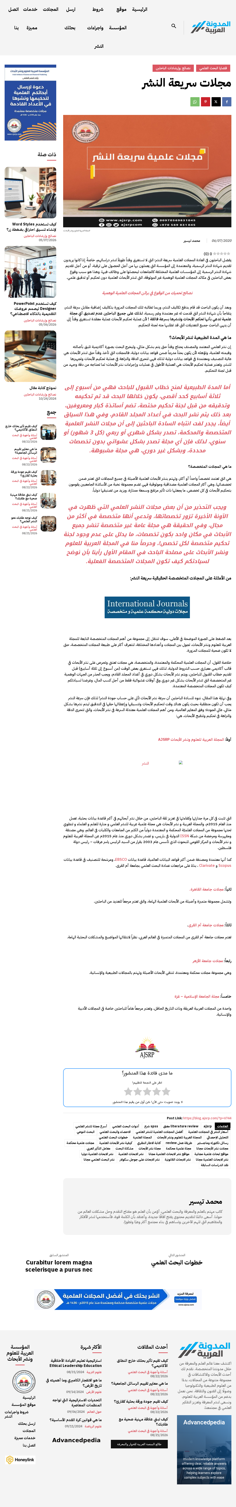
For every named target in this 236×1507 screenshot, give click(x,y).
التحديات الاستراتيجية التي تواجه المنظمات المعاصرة (77, 1402)
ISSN (184, 836)
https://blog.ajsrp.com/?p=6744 (207, 1118)
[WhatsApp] (195, 101)
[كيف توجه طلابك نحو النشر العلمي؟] (48, 523)
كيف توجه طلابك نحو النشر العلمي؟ (24, 520)
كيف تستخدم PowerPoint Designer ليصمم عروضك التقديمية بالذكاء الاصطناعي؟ (33, 309)
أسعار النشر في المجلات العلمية (208, 1131)
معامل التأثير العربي (98, 1148)
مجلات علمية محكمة (80, 1143)
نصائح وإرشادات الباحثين (40, 236)
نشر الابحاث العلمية (131, 1154)
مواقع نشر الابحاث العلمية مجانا (169, 1154)
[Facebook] (226, 101)
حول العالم (94, 1412)
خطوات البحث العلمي (113, 1137)
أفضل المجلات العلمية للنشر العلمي (159, 1131)
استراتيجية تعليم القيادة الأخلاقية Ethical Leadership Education (76, 1363)
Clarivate (207, 865)
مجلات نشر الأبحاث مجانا (212, 1148)
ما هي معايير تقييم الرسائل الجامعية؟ (25, 451)
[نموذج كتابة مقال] (30, 356)
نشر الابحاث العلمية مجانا (212, 1159)
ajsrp (208, 1126)
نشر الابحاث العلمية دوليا (97, 1154)
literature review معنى (180, 1126)
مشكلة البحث (124, 1148)
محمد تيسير (192, 241)
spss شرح (151, 1126)
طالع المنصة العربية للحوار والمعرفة (139, 1444)
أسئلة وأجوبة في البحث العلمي (24, 436)
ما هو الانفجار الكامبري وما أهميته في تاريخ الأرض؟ (74, 1383)
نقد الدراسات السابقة (214, 1165)
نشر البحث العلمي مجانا (99, 1159)
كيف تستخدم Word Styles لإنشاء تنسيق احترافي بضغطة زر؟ (31, 227)
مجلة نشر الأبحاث (150, 1148)
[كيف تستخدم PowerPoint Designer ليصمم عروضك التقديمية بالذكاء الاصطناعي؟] (30, 272)
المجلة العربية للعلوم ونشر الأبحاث (179, 1137)
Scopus (224, 865)
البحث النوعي (85, 1131)
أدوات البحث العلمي (125, 1126)
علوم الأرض (94, 1392)
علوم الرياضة (93, 1426)
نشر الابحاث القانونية (178, 1159)
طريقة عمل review (179, 1143)
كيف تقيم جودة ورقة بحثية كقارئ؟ (24, 474)
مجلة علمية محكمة (178, 1148)
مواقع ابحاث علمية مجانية (211, 1154)
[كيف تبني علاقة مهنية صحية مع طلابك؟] (48, 500)
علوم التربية (94, 1372)
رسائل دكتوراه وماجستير (212, 1143)
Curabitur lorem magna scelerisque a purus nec (59, 1266)
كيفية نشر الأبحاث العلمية (115, 1143)
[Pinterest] (205, 101)
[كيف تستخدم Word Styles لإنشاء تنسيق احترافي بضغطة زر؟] (30, 193)
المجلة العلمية (142, 1137)
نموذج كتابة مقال (43, 388)
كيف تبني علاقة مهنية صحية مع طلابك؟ (23, 496)
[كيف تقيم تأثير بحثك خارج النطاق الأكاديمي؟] (48, 432)
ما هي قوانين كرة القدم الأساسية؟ (76, 1420)
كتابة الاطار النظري (149, 1143)
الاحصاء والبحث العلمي (115, 1131)
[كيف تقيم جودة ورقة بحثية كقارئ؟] (48, 478)
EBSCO (121, 859)
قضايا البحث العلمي (213, 68)
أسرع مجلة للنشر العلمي (91, 1126)
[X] (216, 101)
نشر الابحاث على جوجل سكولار (140, 1159)
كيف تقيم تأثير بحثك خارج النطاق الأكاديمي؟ (21, 428)
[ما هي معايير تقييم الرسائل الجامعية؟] (48, 455)
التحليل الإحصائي (217, 1137)
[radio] (166, 1092)
